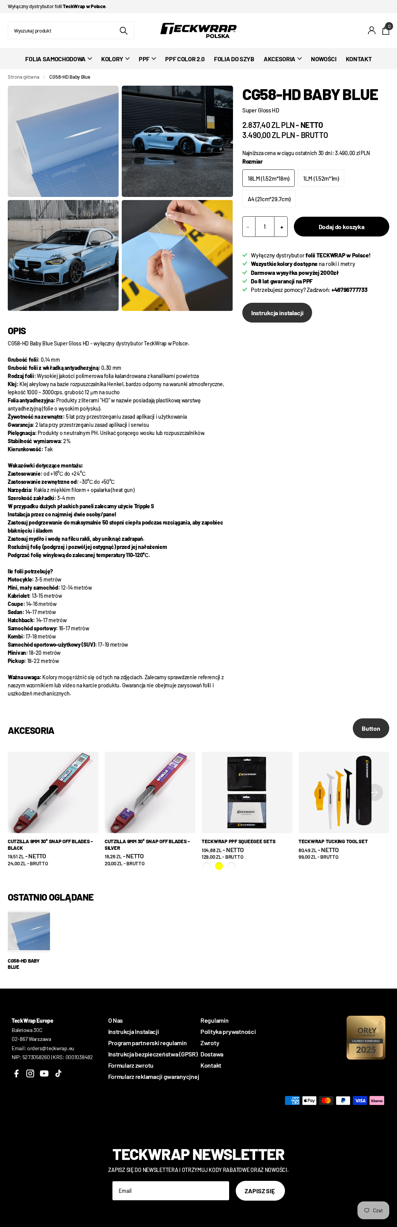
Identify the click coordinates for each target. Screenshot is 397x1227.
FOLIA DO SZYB (234, 58)
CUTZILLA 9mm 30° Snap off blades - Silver (147, 844)
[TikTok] (58, 1073)
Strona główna (23, 77)
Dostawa (211, 1054)
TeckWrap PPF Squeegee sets (238, 841)
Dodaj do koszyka (341, 226)
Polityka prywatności (227, 1031)
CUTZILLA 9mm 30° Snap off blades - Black (50, 844)
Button (371, 728)
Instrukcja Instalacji (133, 1031)
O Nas (115, 1020)
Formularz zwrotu (131, 1065)
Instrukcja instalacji (277, 312)
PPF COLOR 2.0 (185, 58)
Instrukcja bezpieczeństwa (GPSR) (153, 1054)
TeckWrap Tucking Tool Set (333, 841)
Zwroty (209, 1042)
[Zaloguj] (372, 30)
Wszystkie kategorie (58, 63)
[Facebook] (16, 1073)
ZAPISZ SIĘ (260, 1190)
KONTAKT (359, 58)
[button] (374, 793)
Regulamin (214, 1020)
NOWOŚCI (324, 58)
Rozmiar (252, 161)
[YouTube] (44, 1073)
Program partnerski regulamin (147, 1042)
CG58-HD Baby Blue (24, 964)
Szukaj (123, 30)
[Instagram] (30, 1073)
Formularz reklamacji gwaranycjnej (153, 1076)
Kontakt (210, 1065)
